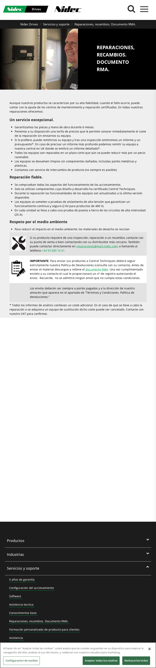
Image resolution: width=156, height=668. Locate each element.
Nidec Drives (29, 24)
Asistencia (16, 638)
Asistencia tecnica (21, 604)
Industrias (15, 554)
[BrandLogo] (25, 10)
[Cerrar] (149, 648)
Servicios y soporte (56, 24)
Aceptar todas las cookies (101, 660)
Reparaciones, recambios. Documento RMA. (105, 24)
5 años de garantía (22, 579)
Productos (15, 540)
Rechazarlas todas (136, 660)
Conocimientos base (23, 613)
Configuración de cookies (21, 660)
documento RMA (97, 269)
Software (15, 596)
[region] (78, 655)
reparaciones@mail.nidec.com (97, 246)
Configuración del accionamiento (31, 588)
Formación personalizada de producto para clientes (44, 629)
